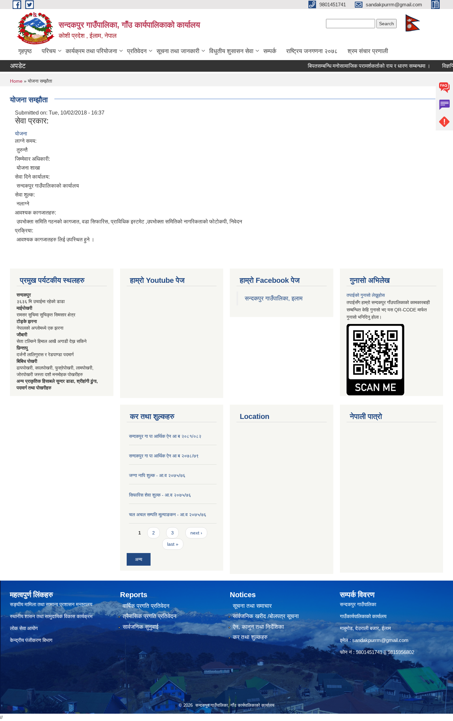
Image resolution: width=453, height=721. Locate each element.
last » (172, 544)
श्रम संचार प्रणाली (368, 51)
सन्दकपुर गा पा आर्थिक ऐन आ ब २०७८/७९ (164, 455)
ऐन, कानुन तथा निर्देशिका (258, 627)
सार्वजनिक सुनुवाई (141, 627)
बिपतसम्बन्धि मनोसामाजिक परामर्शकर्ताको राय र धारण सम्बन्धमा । (356, 66)
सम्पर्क (269, 51)
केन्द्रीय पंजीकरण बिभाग (32, 640)
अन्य (138, 559)
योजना (21, 133)
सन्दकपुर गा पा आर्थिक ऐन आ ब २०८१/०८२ (165, 436)
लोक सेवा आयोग (24, 628)
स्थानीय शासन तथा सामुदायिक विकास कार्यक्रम (51, 616)
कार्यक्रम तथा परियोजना (91, 51)
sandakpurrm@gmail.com (380, 640)
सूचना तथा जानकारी (178, 51)
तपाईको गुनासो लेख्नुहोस (366, 295)
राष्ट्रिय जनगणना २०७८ (312, 51)
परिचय (49, 51)
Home (16, 81)
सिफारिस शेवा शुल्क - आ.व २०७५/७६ (160, 495)
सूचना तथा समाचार (252, 606)
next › (196, 532)
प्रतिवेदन (137, 51)
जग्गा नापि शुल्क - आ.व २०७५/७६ (157, 475)
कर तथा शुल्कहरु (250, 637)
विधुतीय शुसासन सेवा (231, 51)
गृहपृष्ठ (25, 51)
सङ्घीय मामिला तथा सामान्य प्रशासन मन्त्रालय (51, 604)
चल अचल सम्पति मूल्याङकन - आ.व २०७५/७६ (167, 514)
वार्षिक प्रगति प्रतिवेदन (146, 606)
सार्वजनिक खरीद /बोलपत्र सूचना (266, 616)
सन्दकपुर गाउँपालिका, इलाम (273, 298)
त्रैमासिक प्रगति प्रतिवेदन (149, 616)
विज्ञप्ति (436, 66)
